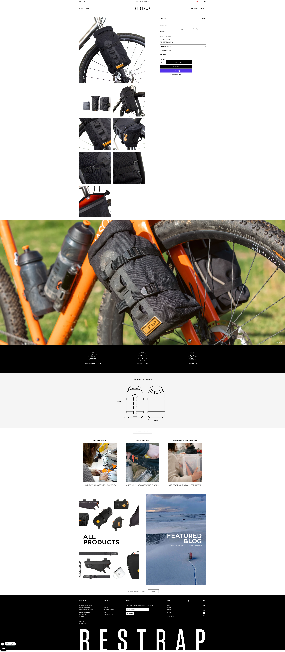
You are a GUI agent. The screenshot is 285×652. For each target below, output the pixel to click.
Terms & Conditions (84, 612)
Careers (81, 621)
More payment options (176, 74)
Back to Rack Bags (142, 432)
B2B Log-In (82, 1)
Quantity (162, 59)
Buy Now (176, 66)
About (87, 8)
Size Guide (203, 21)
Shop (81, 8)
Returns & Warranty (85, 607)
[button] (282, 282)
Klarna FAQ (82, 623)
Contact (203, 8)
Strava (168, 611)
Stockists (82, 616)
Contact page (107, 618)
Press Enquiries (171, 616)
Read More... (163, 31)
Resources (194, 8)
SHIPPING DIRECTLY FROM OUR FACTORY (185, 440)
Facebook (169, 603)
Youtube (169, 609)
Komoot (169, 612)
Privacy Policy (83, 611)
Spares (81, 619)
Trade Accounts (84, 618)
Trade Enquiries (171, 619)
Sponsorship (170, 618)
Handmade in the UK (100, 440)
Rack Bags (163, 21)
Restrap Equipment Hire (86, 609)
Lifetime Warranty (142, 440)
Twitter (169, 607)
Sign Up (153, 591)
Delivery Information (85, 605)
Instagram (169, 605)
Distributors (83, 614)
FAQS (80, 603)
